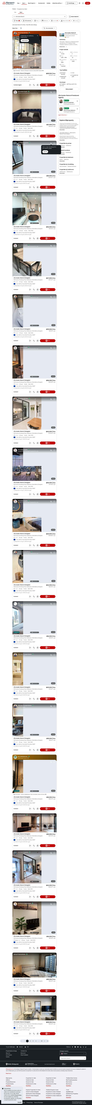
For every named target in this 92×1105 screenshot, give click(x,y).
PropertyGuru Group (11, 1051)
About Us (8, 1053)
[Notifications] (83, 3)
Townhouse (62, 128)
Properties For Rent (51, 1078)
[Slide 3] (33, 67)
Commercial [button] (41, 3)
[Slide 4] (35, 67)
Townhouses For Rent (51, 1083)
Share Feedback (24, 1055)
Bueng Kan (62, 152)
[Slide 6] (37, 67)
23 (41, 1041)
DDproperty (9, 1078)
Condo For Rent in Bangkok (32, 1091)
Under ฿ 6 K (68, 145)
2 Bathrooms (63, 171)
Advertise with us (56, 3)
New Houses (69, 1083)
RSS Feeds (68, 1095)
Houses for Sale (30, 1081)
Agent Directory (62, 115)
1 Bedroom (66, 159)
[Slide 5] (36, 67)
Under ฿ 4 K (62, 145)
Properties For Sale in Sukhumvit (53, 1095)
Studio (61, 159)
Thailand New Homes (71, 1078)
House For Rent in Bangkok (32, 1095)
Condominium (63, 127)
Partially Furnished (72, 166)
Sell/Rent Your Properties (72, 1093)
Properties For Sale (31, 1078)
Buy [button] (18, 3)
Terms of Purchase (38, 1102)
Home (14, 9)
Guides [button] (48, 3)
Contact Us (24, 1051)
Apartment (67, 128)
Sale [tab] (15, 12)
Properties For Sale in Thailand (53, 1091)
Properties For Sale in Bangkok (53, 1093)
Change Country (64, 1051)
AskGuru (8, 1080)
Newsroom (23, 1053)
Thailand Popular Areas (52, 1090)
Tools (67, 1090)
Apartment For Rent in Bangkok (33, 1093)
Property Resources (10, 1081)
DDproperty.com (9, 1069)
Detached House (70, 127)
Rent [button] (23, 3)
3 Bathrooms (70, 171)
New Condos (69, 1081)
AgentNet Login (69, 1091)
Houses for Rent (50, 1081)
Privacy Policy (18, 1095)
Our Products (9, 1055)
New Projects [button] (31, 3)
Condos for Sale (30, 1080)
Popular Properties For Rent (33, 1090)
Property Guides (10, 1083)
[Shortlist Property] (54, 38)
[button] (63, 47)
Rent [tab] (21, 12)
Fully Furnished (63, 166)
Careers (7, 1056)
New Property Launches (71, 1080)
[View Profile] (22, 33)
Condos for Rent (50, 1080)
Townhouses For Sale (31, 1083)
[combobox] (40, 16)
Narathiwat (68, 152)
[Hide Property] (51, 38)
